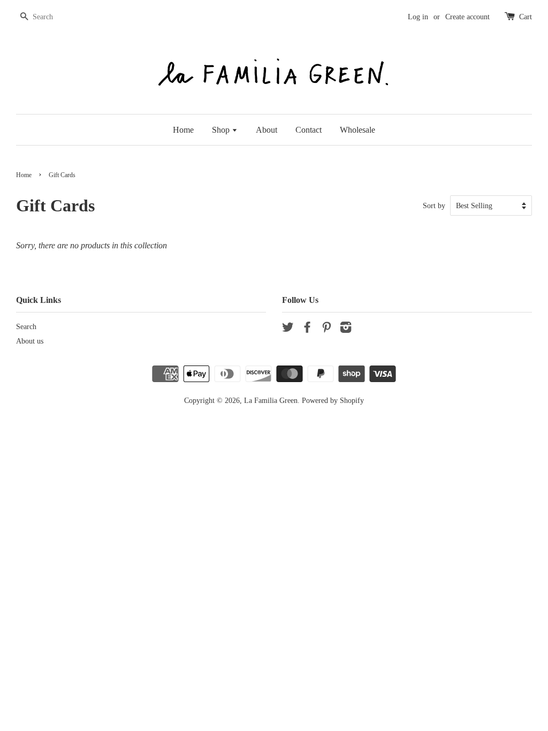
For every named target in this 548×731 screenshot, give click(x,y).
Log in (418, 17)
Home (183, 129)
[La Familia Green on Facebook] (307, 329)
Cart (525, 17)
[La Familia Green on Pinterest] (326, 329)
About (266, 129)
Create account (467, 17)
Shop (222, 129)
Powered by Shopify (333, 401)
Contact (308, 129)
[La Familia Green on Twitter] (288, 329)
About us (29, 341)
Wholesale (357, 129)
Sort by (434, 205)
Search (26, 327)
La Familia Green (271, 401)
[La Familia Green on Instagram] (346, 329)
